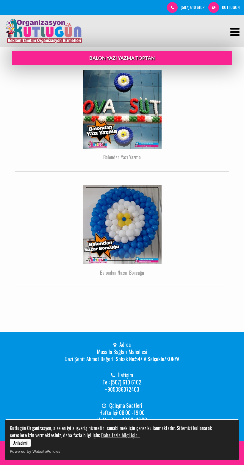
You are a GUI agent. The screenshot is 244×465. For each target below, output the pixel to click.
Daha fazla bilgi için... (120, 435)
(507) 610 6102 (192, 7)
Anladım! (20, 443)
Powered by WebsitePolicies (35, 451)
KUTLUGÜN (231, 7)
